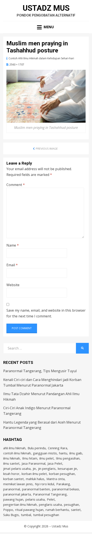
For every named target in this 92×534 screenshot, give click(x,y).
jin (34, 468)
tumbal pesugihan (46, 515)
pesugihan (71, 504)
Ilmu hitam (29, 458)
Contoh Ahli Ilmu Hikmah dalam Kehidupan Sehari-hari (41, 58)
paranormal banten (36, 489)
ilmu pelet (46, 458)
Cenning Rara (57, 448)
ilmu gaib (75, 453)
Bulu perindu (37, 448)
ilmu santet (11, 463)
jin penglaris (47, 468)
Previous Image (47, 148)
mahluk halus (35, 479)
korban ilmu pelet (34, 474)
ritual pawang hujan (29, 509)
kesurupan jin (67, 468)
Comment (15, 184)
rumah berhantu (57, 509)
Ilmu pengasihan (68, 458)
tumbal (26, 515)
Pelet (51, 499)
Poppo (8, 509)
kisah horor (11, 474)
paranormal (11, 489)
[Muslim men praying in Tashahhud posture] (46, 96)
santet (76, 509)
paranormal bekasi (65, 489)
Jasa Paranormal (33, 463)
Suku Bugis (11, 515)
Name (12, 245)
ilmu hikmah (11, 458)
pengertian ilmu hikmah (20, 504)
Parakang (63, 484)
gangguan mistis (45, 453)
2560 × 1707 (16, 64)
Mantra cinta (55, 479)
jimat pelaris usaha (17, 468)
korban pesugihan (62, 474)
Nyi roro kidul (44, 484)
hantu (63, 453)
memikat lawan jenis (18, 484)
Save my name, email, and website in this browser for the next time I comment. (46, 313)
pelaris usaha (35, 499)
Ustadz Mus (46, 8)
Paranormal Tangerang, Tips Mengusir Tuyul (40, 371)
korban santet (13, 479)
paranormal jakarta (17, 494)
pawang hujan (13, 499)
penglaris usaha (50, 504)
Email (12, 265)
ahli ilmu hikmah (14, 448)
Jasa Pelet (54, 463)
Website (12, 285)
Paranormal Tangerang (50, 494)
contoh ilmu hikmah (17, 453)
